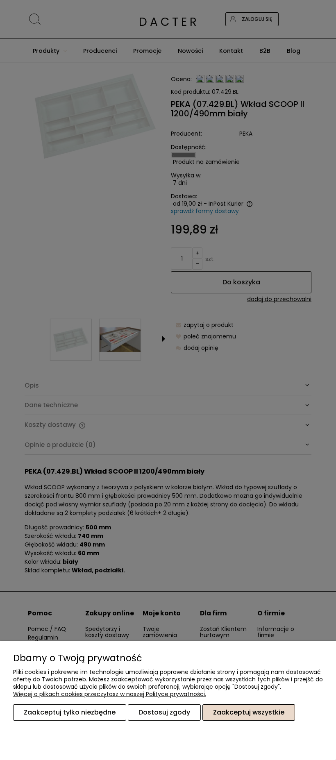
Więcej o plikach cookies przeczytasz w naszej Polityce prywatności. (109, 694)
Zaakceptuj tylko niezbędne (70, 712)
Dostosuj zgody (164, 712)
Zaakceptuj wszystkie (248, 712)
